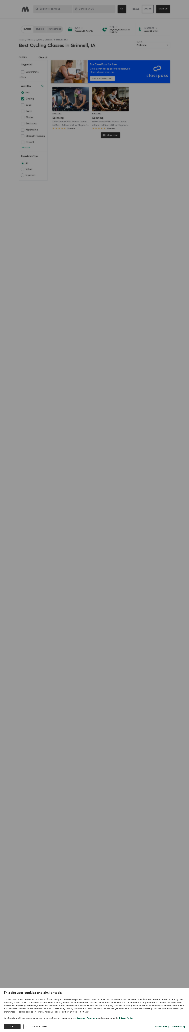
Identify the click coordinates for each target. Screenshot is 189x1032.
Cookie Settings (37, 1027)
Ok (12, 1027)
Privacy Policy (126, 1018)
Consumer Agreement (87, 1018)
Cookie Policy (178, 1027)
